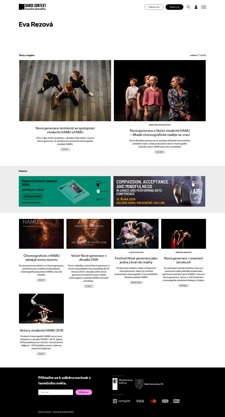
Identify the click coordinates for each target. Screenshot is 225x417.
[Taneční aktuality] (32, 7)
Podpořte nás (153, 7)
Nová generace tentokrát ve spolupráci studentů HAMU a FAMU (65, 130)
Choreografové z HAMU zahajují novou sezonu (41, 257)
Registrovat (174, 7)
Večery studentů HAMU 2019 (41, 330)
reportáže (136, 282)
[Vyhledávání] (188, 7)
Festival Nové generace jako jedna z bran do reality (136, 260)
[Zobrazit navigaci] (203, 7)
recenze (160, 152)
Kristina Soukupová (160, 125)
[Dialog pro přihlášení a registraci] (196, 7)
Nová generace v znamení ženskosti (183, 260)
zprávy (65, 149)
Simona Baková (184, 252)
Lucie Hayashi (136, 252)
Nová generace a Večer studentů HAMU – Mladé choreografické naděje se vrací (160, 132)
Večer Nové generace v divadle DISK (89, 257)
